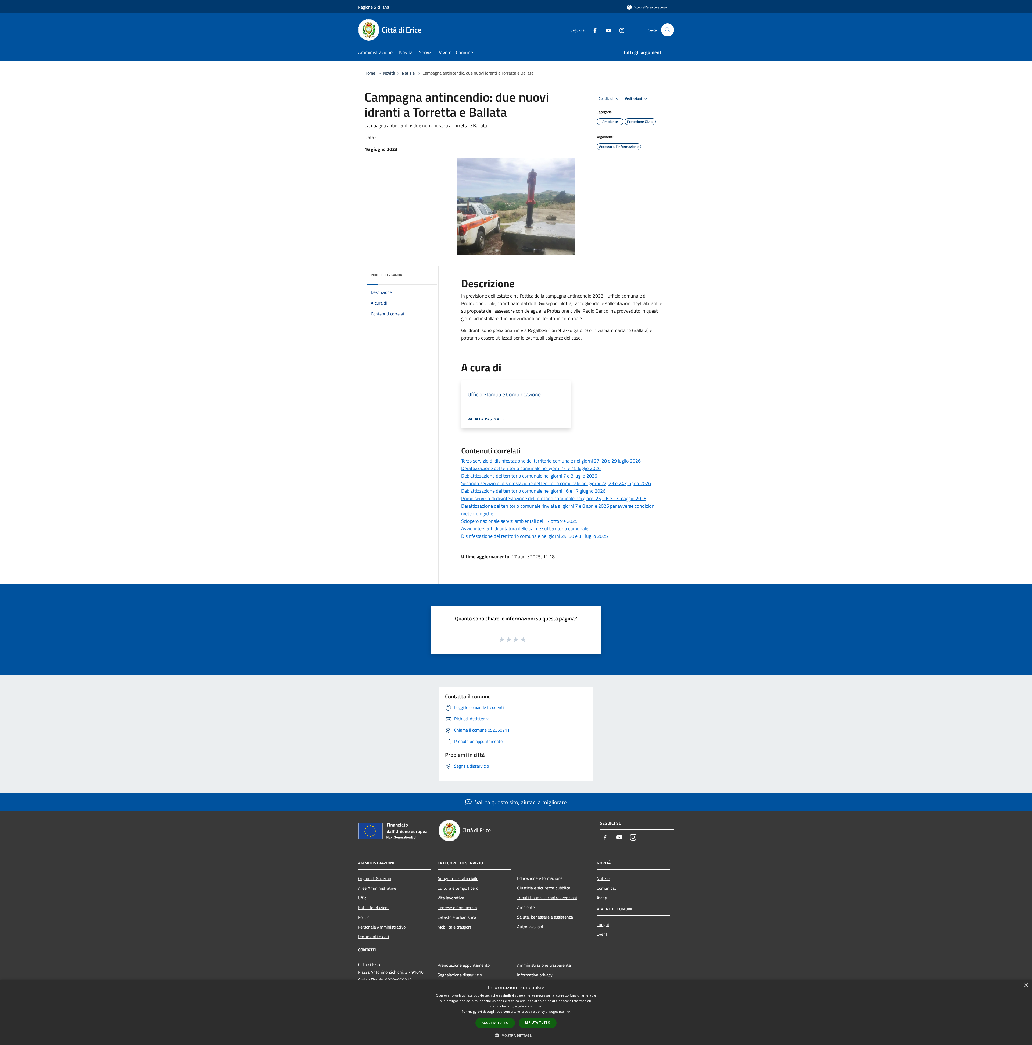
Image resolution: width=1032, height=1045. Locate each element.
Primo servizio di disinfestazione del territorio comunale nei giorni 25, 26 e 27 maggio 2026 (553, 498)
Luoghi (603, 924)
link (567, 1011)
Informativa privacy (535, 975)
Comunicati (607, 888)
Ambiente (526, 907)
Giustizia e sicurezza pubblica (543, 888)
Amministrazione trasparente (544, 965)
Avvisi (602, 898)
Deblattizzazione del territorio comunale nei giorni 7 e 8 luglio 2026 (529, 475)
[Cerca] (667, 29)
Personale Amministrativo (382, 927)
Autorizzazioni (530, 926)
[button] (516, 1035)
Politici (364, 917)
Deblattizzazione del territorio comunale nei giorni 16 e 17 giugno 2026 (533, 491)
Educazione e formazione (539, 878)
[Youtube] (606, 29)
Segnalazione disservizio (460, 975)
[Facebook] (592, 29)
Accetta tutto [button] (495, 1023)
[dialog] (516, 1012)
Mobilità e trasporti (455, 927)
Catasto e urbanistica (457, 917)
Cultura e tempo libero (458, 888)
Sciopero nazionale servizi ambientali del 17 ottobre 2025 (519, 521)
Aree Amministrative (377, 888)
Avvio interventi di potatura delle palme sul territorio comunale (524, 528)
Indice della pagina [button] (386, 274)
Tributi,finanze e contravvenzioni (547, 897)
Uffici (362, 898)
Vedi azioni (634, 98)
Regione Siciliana (373, 7)
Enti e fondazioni (373, 907)
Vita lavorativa (451, 898)
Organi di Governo (374, 878)
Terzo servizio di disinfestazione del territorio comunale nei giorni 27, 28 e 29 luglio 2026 (551, 460)
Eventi (602, 934)
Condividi (606, 98)
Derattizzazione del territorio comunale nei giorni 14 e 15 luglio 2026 (531, 468)
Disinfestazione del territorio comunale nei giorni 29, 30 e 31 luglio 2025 (534, 536)
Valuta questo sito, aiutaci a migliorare (520, 802)
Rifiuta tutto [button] (537, 1022)
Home (369, 73)
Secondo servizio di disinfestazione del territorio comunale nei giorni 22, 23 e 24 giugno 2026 (556, 483)
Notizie (408, 73)
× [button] (1026, 985)
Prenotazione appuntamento (464, 965)
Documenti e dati (373, 936)
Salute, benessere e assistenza (545, 917)
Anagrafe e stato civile (458, 878)
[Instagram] (619, 29)
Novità (389, 73)
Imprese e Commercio (457, 907)
